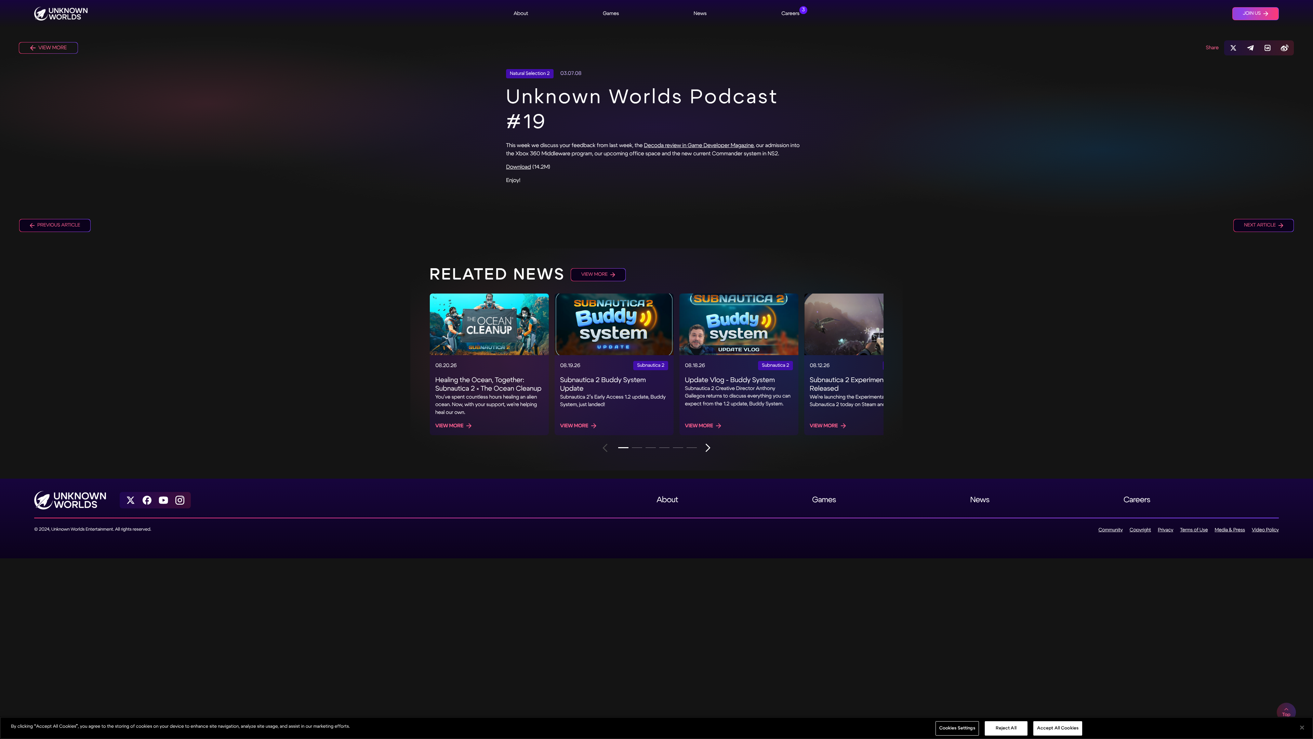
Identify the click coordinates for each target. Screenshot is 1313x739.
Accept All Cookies (1057, 728)
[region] (656, 728)
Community (1110, 530)
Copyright (1140, 530)
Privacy (1165, 530)
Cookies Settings (957, 728)
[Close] (1302, 727)
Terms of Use (1194, 530)
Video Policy (1265, 530)
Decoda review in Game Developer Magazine (699, 145)
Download (518, 167)
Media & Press (1230, 530)
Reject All (1006, 728)
